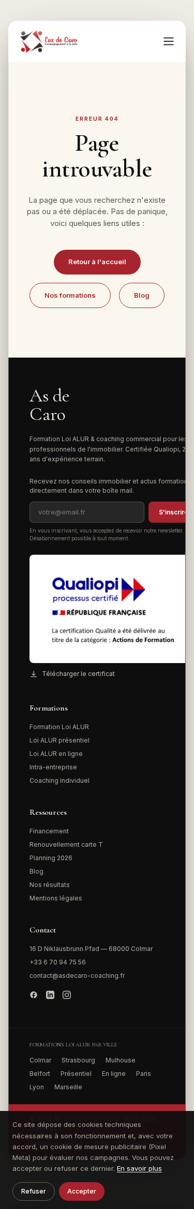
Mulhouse (121, 1060)
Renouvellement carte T (66, 844)
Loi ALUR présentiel (59, 740)
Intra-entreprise (53, 767)
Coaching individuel (59, 780)
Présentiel (76, 1073)
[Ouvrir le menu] (169, 41)
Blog (142, 295)
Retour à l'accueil (97, 261)
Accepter (81, 1191)
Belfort (39, 1073)
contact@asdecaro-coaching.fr (77, 975)
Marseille (68, 1087)
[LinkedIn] (50, 995)
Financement (49, 831)
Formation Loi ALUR (59, 727)
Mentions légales (55, 898)
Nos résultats (49, 885)
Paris (143, 1073)
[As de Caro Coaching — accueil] (50, 41)
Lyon (36, 1087)
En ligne (114, 1073)
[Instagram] (67, 995)
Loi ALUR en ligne (56, 753)
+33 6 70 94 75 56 (57, 962)
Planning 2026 (50, 858)
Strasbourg (78, 1060)
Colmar (40, 1060)
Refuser (33, 1191)
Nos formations (70, 295)
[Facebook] (33, 995)
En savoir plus (139, 1168)
